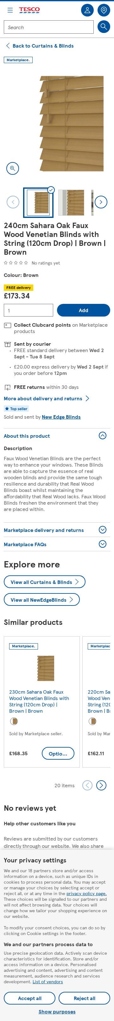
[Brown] (14, 721)
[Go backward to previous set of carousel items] (87, 785)
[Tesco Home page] (30, 10)
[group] (42, 703)
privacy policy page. (86, 893)
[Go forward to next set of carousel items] (101, 785)
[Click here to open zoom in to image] (12, 168)
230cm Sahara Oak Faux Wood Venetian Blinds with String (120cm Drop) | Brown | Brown (39, 701)
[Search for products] (104, 26)
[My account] (87, 10)
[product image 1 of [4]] (57, 124)
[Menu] (10, 10)
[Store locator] (104, 10)
